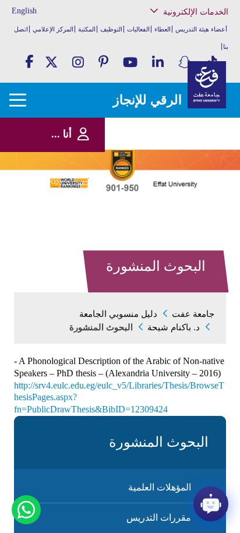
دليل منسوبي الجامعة (118, 314)
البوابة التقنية (201, 221)
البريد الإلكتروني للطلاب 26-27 (183, 194)
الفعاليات (138, 29)
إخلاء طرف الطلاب (194, 179)
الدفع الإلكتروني (197, 155)
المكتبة (87, 29)
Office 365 (204, 143)
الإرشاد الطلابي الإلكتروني (185, 167)
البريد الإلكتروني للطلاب (187, 209)
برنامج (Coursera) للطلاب (187, 72)
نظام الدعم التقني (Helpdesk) (195, 128)
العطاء (162, 29)
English (24, 10)
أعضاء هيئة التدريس (201, 29)
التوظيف (111, 29)
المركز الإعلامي (53, 29)
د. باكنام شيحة (173, 327)
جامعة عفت (193, 314)
